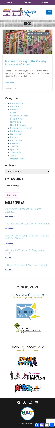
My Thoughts (16, 131)
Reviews (14, 143)
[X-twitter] (24, 402)
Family (13, 112)
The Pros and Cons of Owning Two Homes (27, 223)
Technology (15, 152)
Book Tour (15, 106)
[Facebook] (18, 402)
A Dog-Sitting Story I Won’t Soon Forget (26, 265)
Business (14, 109)
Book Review (16, 103)
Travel (13, 155)
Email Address (12, 186)
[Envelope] (36, 402)
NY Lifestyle (16, 134)
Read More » (10, 82)
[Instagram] (30, 402)
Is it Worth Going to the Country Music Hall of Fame (26, 63)
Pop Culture (16, 140)
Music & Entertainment (21, 128)
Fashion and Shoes (19, 115)
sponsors (14, 149)
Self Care (14, 146)
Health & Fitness (18, 125)
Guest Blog (15, 122)
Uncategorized (17, 158)
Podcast (14, 137)
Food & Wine (16, 119)
